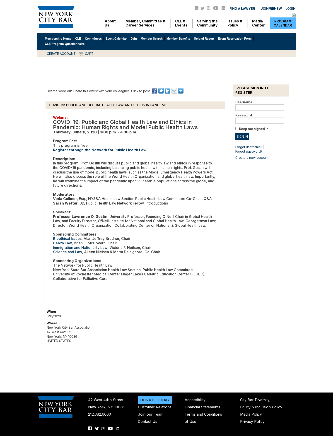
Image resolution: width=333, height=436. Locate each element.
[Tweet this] (161, 91)
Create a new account (251, 157)
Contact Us (147, 421)
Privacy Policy (252, 421)
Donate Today (155, 399)
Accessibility (195, 399)
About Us (110, 23)
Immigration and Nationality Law (80, 247)
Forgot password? (248, 151)
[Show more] (181, 91)
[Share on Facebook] (155, 91)
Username (243, 102)
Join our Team (150, 414)
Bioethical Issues (67, 238)
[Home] (56, 16)
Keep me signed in (253, 129)
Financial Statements (202, 407)
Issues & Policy (234, 23)
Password (243, 115)
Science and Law (67, 252)
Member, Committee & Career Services (145, 23)
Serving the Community (207, 23)
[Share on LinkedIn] (168, 91)
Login (290, 8)
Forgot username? (248, 147)
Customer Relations (154, 407)
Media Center (258, 23)
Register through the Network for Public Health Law (100, 150)
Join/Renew (271, 8)
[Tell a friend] (174, 91)
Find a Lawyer (242, 8)
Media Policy (251, 414)
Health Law (62, 243)
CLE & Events (181, 23)
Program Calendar (283, 23)
